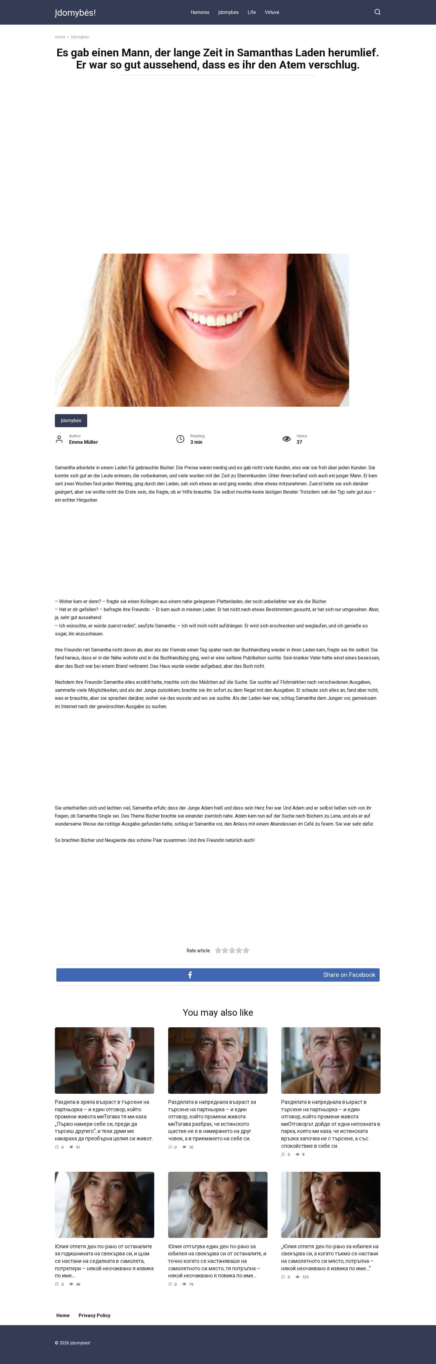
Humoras (200, 12)
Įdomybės (228, 12)
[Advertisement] (218, 123)
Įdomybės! (75, 12)
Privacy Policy (94, 1315)
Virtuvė (272, 12)
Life (252, 12)
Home (63, 1315)
